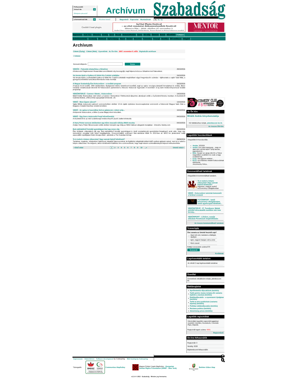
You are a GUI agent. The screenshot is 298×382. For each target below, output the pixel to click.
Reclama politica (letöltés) (200, 308)
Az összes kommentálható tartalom (209, 223)
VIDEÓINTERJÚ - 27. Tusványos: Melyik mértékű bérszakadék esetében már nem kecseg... (204, 210)
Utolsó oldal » (178, 147)
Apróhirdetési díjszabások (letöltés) (204, 290)
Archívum (125, 10)
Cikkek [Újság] (79, 51)
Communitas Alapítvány (115, 367)
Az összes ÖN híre (216, 126)
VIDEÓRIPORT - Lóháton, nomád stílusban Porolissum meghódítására (203, 218)
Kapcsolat (134, 19)
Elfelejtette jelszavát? (81, 13)
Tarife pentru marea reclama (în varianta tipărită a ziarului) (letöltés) (206, 294)
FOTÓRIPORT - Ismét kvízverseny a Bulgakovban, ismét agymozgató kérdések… (210, 201)
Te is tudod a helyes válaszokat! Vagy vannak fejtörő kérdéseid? (99, 139)
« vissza (77, 56)
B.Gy (195, 160)
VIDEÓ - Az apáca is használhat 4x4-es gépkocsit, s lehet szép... (99, 110)
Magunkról (124, 19)
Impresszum (78, 359)
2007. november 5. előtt (128, 51)
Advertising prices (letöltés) (201, 311)
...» (145, 147)
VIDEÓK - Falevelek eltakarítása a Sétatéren (90, 69)
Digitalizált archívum (147, 51)
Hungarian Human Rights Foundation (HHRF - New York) (158, 367)
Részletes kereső (104, 19)
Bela (194, 153)
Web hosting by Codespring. (137, 359)
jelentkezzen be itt (214, 123)
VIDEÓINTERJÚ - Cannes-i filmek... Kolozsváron (92, 94)
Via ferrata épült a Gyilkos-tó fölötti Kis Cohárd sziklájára (96, 75)
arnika (195, 147)
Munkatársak (145, 19)
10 (141, 147)
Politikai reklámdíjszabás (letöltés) (204, 306)
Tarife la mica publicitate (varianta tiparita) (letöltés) (203, 302)
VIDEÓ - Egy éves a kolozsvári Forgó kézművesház (93, 116)
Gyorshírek (102, 51)
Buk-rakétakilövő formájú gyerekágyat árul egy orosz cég (96, 129)
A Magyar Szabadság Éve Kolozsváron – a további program (97, 84)
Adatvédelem (89, 359)
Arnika (195, 145)
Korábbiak (219, 253)
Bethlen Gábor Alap (207, 367)
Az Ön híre (113, 51)
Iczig (194, 158)
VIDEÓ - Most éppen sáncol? (84, 102)
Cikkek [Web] (91, 51)
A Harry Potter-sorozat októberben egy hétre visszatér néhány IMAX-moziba (104, 123)
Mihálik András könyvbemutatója (203, 116)
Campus (180, 35)
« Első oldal (78, 147)
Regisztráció (218, 333)
